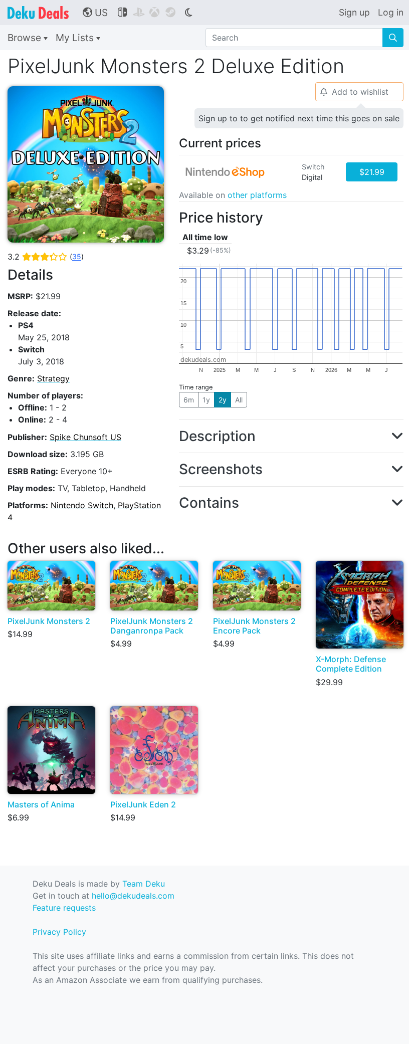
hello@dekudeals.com (133, 896)
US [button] (95, 13)
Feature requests (64, 908)
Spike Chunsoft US (85, 437)
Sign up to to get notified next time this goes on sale (298, 118)
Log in (390, 12)
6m (188, 399)
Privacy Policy (59, 932)
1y (206, 399)
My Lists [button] (76, 38)
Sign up (354, 12)
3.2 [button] (46, 257)
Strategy (53, 378)
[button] (291, 436)
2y (223, 399)
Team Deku (143, 884)
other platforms (257, 195)
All (239, 399)
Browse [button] (26, 38)
